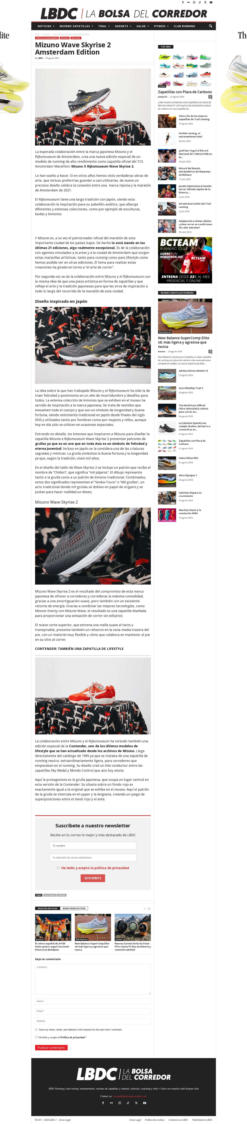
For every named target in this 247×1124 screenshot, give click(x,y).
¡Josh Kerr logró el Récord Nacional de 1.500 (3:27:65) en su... (195, 154)
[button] (210, 26)
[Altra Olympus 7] (167, 480)
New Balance (82, 939)
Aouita (161, 351)
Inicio (37, 34)
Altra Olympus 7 (188, 475)
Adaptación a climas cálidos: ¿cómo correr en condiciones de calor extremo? (195, 224)
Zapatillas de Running (47, 38)
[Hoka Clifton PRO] (167, 463)
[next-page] (149, 908)
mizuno (61, 895)
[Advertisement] (93, 226)
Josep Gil (162, 96)
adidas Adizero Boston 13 (193, 370)
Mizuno (46, 34)
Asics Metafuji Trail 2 (191, 388)
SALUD (141, 26)
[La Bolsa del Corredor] (123, 13)
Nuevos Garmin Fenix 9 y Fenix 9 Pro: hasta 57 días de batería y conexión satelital (133, 946)
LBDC (40, 58)
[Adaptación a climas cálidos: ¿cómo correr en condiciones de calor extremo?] (167, 226)
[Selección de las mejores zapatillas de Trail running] (167, 121)
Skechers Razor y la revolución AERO (190, 511)
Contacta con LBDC (178, 1119)
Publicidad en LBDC (202, 1119)
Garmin (119, 939)
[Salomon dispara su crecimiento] (167, 498)
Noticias (76, 38)
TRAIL (102, 26)
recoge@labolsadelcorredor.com (130, 1096)
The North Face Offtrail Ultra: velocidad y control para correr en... (193, 408)
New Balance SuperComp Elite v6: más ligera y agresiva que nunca (92, 946)
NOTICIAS (44, 26)
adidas (162, 86)
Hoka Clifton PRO (188, 458)
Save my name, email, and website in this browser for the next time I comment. (80, 1029)
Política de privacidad (73, 1037)
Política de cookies (154, 1119)
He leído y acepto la (62, 1037)
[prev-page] (144, 908)
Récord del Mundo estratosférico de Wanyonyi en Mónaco (194, 171)
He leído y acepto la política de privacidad (95, 868)
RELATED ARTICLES (47, 908)
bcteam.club (192, 1088)
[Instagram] (194, 2)
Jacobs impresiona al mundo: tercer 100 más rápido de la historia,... (195, 189)
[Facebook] (183, 2)
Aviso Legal (135, 1119)
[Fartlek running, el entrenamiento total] (167, 138)
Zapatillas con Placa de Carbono (185, 92)
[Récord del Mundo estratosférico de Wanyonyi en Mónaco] (167, 173)
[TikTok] (200, 2)
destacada (50, 895)
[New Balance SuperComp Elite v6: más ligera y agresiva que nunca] (93, 927)
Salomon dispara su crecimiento (190, 494)
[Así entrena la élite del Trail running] (167, 209)
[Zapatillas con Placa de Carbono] (185, 70)
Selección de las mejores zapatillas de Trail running (194, 117)
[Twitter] (205, 2)
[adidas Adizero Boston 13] (167, 376)
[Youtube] (211, 2)
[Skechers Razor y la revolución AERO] (167, 515)
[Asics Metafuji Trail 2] (167, 393)
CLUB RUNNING (184, 26)
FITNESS (159, 26)
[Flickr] (188, 2)
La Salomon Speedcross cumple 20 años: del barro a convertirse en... (194, 426)
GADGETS (121, 26)
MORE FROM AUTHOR (74, 908)
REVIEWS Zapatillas (75, 26)
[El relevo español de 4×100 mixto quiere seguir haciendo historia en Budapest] (53, 927)
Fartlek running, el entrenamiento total (190, 135)
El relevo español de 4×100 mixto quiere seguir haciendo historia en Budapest (52, 946)
